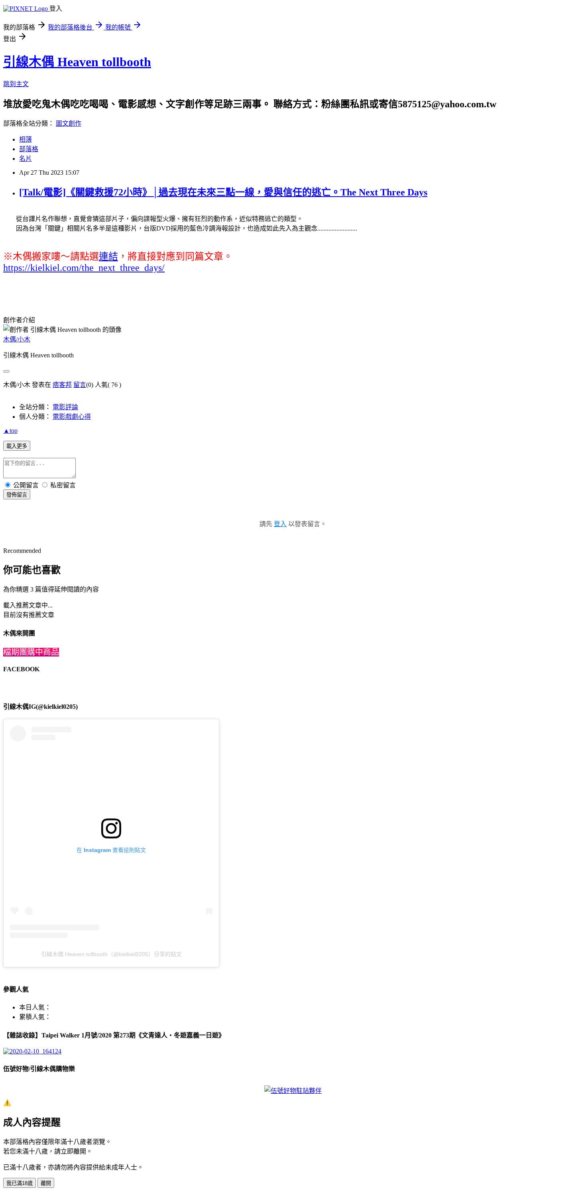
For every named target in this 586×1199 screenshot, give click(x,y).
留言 (79, 384)
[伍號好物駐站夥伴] (293, 1090)
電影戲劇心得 (72, 416)
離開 (46, 1183)
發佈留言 (16, 495)
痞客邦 (62, 384)
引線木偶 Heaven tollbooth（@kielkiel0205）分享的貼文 (111, 954)
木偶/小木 (16, 339)
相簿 (25, 139)
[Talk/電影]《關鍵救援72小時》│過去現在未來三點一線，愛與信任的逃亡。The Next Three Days (223, 192)
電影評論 (65, 407)
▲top (10, 430)
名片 (25, 158)
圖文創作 (68, 123)
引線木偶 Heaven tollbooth (77, 62)
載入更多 (16, 446)
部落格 (28, 149)
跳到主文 (16, 84)
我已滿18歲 (19, 1183)
